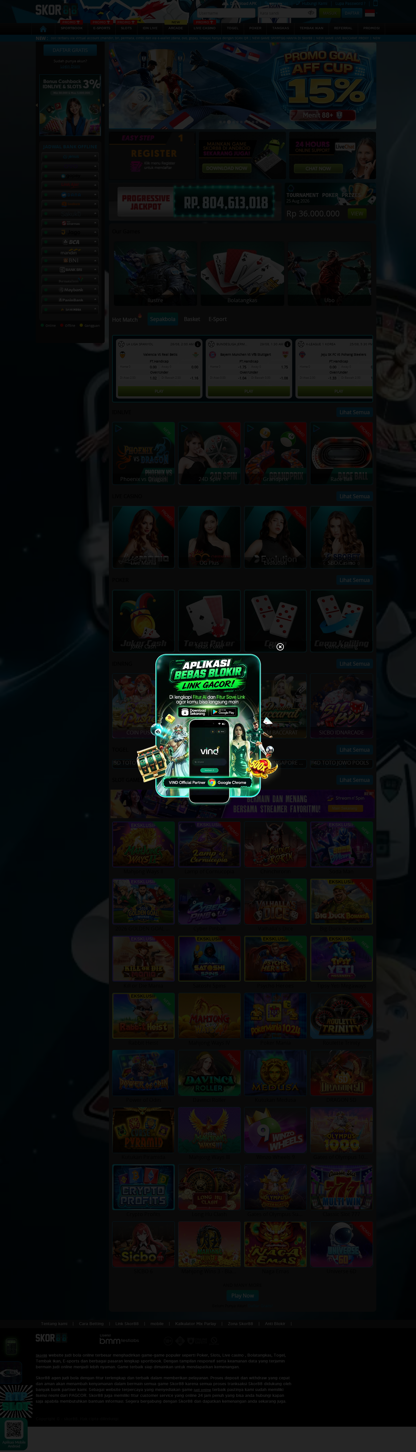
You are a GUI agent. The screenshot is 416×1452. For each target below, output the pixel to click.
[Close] (280, 647)
